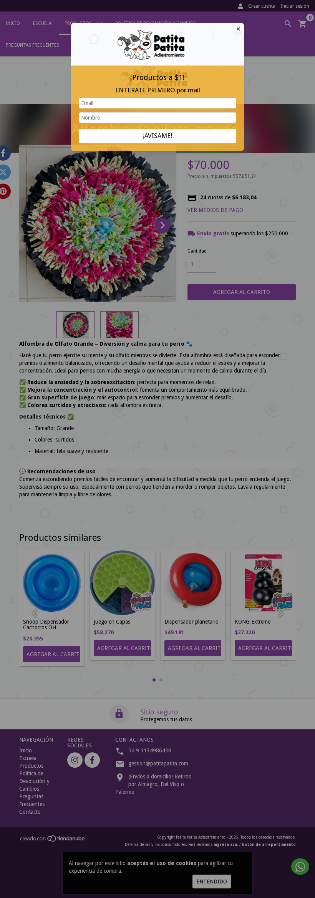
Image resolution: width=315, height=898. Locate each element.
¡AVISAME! (157, 136)
